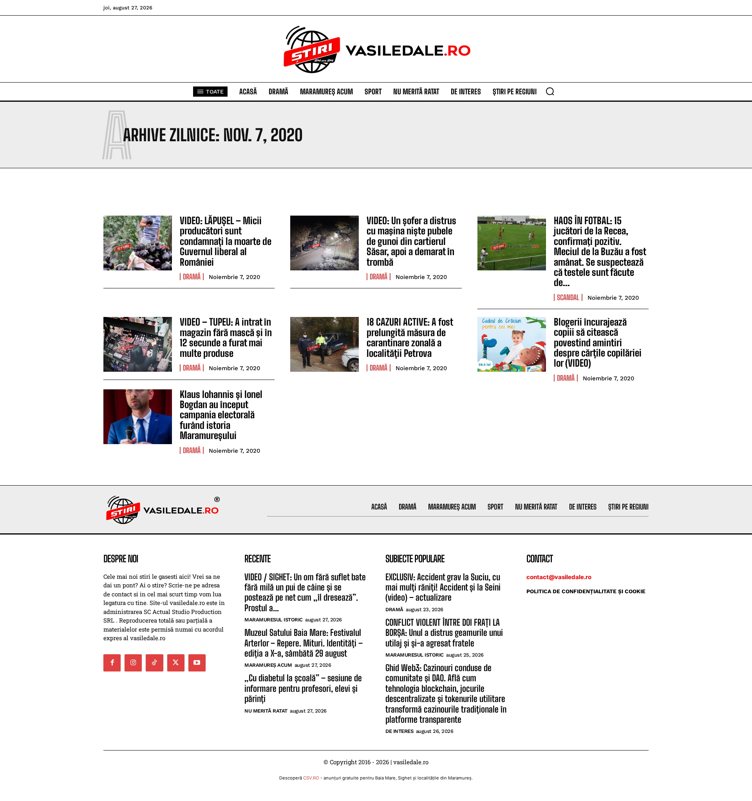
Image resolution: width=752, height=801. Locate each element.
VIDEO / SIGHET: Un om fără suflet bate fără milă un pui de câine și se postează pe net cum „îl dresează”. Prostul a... (305, 592)
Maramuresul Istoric (273, 620)
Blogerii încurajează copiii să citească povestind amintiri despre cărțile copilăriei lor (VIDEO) (598, 342)
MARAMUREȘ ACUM (268, 665)
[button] (549, 91)
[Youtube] (197, 662)
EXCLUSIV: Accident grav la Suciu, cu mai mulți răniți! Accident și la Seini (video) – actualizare (443, 587)
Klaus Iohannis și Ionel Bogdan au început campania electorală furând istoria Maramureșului (221, 415)
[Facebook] (112, 662)
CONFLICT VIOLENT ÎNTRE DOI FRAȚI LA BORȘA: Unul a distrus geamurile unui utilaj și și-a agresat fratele (444, 632)
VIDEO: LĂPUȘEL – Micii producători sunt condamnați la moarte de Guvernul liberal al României (225, 241)
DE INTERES (399, 731)
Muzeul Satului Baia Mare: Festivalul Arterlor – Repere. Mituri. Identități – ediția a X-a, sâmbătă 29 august (303, 643)
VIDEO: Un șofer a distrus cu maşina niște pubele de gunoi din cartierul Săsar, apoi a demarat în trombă (411, 241)
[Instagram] (133, 662)
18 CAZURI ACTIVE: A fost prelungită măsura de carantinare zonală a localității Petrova (410, 337)
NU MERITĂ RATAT (265, 711)
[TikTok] (154, 662)
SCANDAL (568, 297)
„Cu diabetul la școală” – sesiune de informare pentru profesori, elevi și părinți (303, 688)
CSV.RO (311, 778)
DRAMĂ (192, 276)
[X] (175, 662)
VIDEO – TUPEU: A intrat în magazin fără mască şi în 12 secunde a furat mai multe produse (226, 337)
